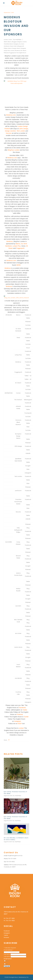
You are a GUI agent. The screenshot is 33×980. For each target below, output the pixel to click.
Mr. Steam (23, 50)
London (6, 39)
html (7, 961)
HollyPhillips (18, 39)
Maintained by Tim (23, 977)
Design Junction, (11, 131)
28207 (5, 42)
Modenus (17, 50)
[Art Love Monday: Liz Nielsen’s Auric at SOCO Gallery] (16, 829)
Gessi (11, 46)
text (7, 964)
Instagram (17, 721)
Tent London (21, 131)
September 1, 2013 (9, 12)
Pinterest (6, 53)
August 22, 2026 (8, 795)
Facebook (22, 707)
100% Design (23, 128)
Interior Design (12, 48)
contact (21, 728)
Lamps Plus (7, 50)
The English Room (21, 53)
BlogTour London (13, 150)
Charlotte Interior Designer (11, 44)
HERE (18, 265)
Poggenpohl (12, 53)
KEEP (20, 723)
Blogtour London (22, 42)
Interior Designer (21, 48)
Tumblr (26, 717)
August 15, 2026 (8, 820)
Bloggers (14, 42)
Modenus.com (11, 115)
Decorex (9, 133)
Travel (10, 39)
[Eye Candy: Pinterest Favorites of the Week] (16, 773)
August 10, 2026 (8, 841)
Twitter (25, 710)
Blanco (10, 42)
